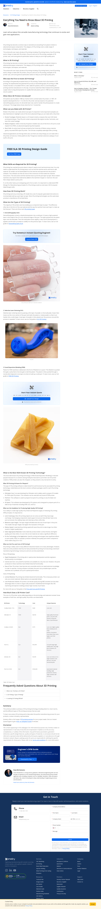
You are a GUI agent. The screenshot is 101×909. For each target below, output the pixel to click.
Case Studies (39, 886)
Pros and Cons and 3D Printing (36, 589)
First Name (55, 813)
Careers (79, 864)
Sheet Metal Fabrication (42, 866)
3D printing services (27, 719)
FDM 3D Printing (14, 376)
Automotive (60, 864)
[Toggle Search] (38, 9)
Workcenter (60, 884)
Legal (78, 871)
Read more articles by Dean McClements (23, 782)
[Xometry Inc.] (19, 859)
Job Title (75, 819)
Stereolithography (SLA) (16, 223)
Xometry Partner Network (63, 879)
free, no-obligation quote (24, 721)
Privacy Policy (28, 905)
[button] (31, 691)
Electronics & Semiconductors (64, 868)
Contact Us (80, 882)
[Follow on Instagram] (6, 870)
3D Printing (39, 864)
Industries (16, 9)
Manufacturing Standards (42, 893)
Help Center (80, 879)
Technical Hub (39, 879)
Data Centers (60, 871)
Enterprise (38, 873)
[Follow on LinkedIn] (10, 870)
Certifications (60, 891)
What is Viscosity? (79, 76)
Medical (59, 866)
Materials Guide (40, 889)
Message (54, 831)
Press (78, 866)
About (78, 861)
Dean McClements (13, 26)
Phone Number (56, 825)
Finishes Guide (40, 891)
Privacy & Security (61, 893)
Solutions (6, 9)
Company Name (56, 819)
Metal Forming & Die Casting (43, 871)
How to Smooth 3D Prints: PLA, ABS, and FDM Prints (85, 82)
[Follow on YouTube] (14, 870)
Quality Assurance (61, 889)
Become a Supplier (28, 9)
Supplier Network (61, 886)
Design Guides (40, 882)
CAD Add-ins (39, 896)
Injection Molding (40, 868)
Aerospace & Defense (62, 861)
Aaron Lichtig (35, 26)
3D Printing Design (15, 15)
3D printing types (29, 209)
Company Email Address (58, 806)
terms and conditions (39, 740)
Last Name (74, 813)
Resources (6, 15)
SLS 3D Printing (41, 319)
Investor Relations (81, 868)
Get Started (39, 884)
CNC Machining (40, 861)
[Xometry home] (8, 6)
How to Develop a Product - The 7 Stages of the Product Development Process (85, 89)
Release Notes (40, 898)
